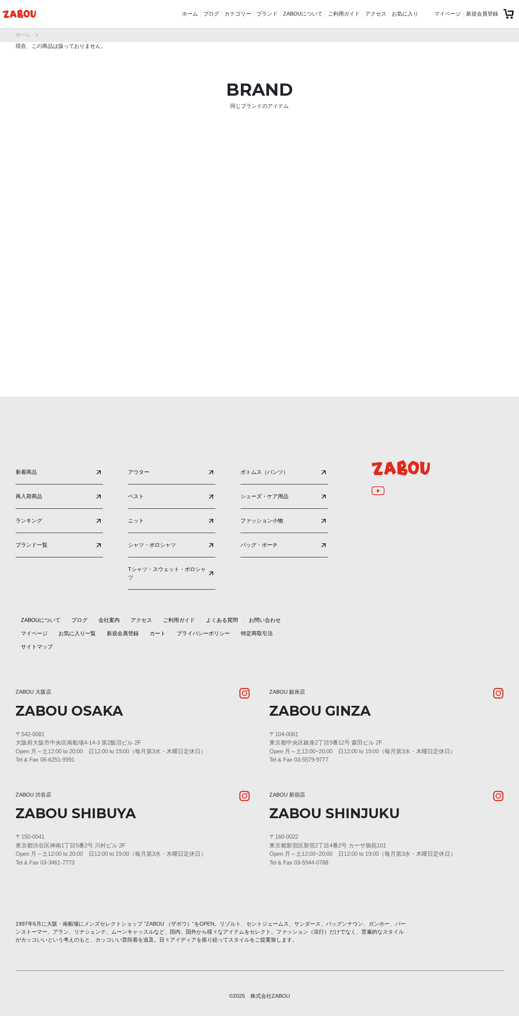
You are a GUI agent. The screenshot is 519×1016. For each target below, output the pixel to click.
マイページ (447, 14)
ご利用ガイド (344, 14)
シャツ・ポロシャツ (152, 545)
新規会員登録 (482, 14)
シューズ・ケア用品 (264, 496)
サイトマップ (37, 647)
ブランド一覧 (31, 545)
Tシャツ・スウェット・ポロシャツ (167, 573)
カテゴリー (238, 14)
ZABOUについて (303, 14)
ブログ (211, 14)
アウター (138, 472)
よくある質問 (222, 620)
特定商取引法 (257, 633)
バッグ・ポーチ (259, 545)
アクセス (375, 14)
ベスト (136, 496)
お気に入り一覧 (77, 633)
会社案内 (109, 620)
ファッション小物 (262, 520)
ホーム (190, 14)
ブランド (267, 14)
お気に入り (405, 14)
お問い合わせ (265, 620)
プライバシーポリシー (203, 633)
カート (158, 633)
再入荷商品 (29, 496)
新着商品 (26, 472)
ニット (136, 520)
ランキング (29, 520)
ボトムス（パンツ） (264, 472)
